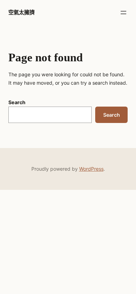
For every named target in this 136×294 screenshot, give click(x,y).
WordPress (91, 169)
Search (16, 102)
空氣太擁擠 (21, 12)
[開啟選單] (123, 12)
